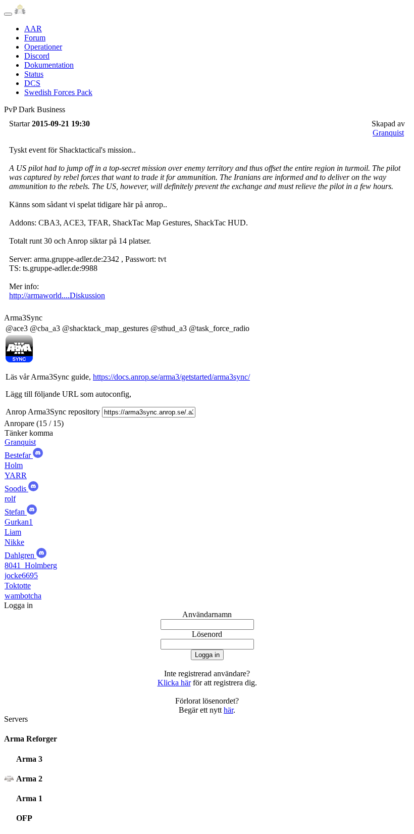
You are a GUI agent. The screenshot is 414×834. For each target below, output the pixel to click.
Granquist (388, 132)
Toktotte (18, 585)
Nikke (14, 542)
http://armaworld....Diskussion (57, 295)
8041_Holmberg (31, 565)
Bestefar (19, 455)
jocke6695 (21, 575)
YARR (16, 475)
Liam (13, 532)
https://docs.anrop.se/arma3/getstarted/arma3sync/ (171, 377)
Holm (14, 465)
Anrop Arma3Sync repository (53, 411)
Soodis (16, 488)
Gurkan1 (19, 522)
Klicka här (174, 682)
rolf (10, 498)
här (228, 710)
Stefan (16, 511)
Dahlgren (20, 555)
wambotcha (23, 595)
